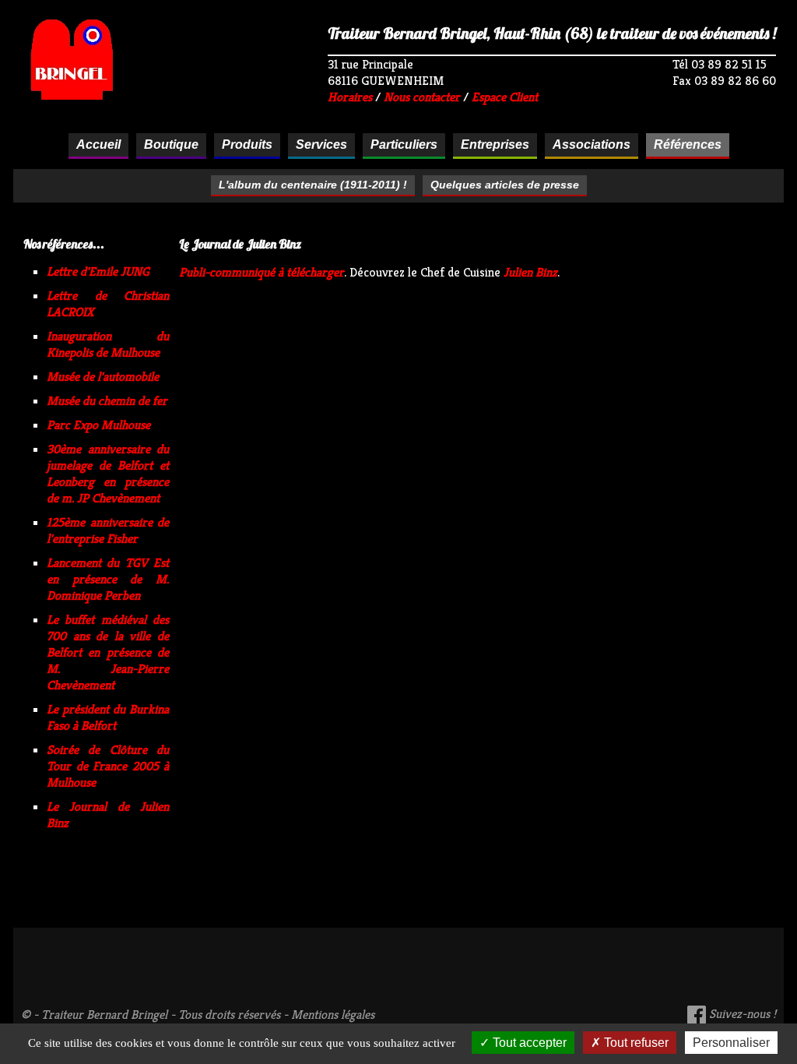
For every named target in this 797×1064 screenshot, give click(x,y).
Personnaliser (731, 1042)
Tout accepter (528, 1042)
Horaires (350, 97)
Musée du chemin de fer (107, 401)
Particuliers (403, 144)
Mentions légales (332, 1014)
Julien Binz (530, 272)
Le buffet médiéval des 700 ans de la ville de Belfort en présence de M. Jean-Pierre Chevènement (108, 652)
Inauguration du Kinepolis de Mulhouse (108, 344)
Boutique (171, 144)
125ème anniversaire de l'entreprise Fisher (108, 530)
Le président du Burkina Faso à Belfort (108, 717)
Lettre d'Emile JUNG (98, 271)
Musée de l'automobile (103, 376)
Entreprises (495, 144)
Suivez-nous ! (741, 1014)
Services (321, 144)
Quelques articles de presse (504, 184)
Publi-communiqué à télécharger (261, 272)
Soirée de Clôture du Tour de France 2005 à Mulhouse (108, 766)
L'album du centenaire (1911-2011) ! (313, 184)
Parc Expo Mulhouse (98, 425)
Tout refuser (635, 1042)
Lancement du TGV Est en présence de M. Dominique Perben (108, 579)
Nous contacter (422, 97)
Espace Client (505, 97)
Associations (591, 144)
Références (688, 144)
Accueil (98, 144)
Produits (247, 144)
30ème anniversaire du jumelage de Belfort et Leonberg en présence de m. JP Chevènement (108, 473)
